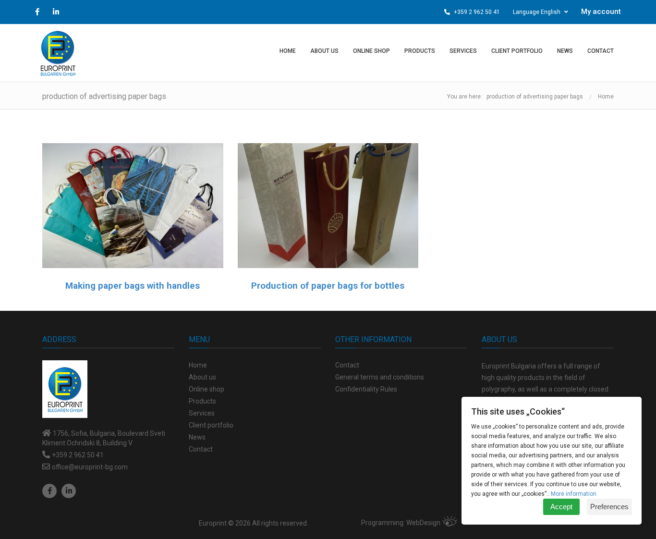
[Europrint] (57, 53)
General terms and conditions (379, 377)
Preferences (609, 506)
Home (606, 96)
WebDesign (423, 523)
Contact (347, 365)
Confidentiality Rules (366, 389)
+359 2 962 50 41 (476, 12)
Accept (561, 506)
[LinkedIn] (68, 491)
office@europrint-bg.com (90, 467)
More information (573, 493)
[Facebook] (49, 491)
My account (601, 11)
